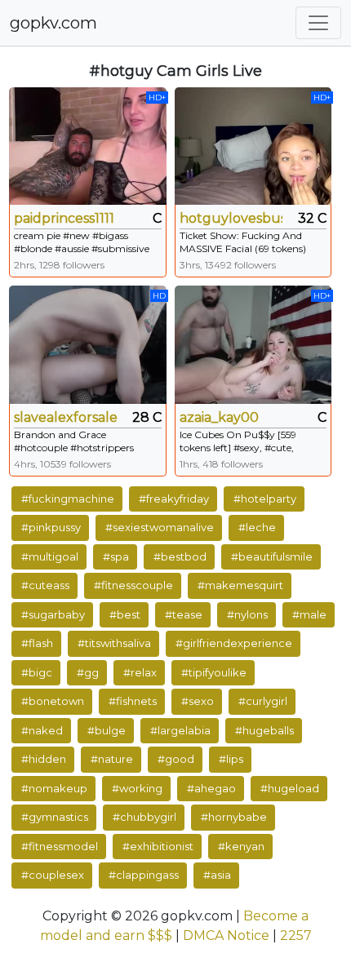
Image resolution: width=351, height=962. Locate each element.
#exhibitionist (157, 846)
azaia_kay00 (219, 417)
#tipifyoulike (214, 672)
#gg (88, 672)
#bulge (106, 730)
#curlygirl (262, 700)
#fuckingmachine (67, 498)
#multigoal (49, 556)
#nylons (247, 614)
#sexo (197, 700)
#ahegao (211, 788)
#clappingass (144, 874)
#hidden (43, 758)
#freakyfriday (174, 498)
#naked (42, 730)
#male (309, 614)
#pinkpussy (51, 527)
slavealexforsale (66, 417)
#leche (257, 527)
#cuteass (45, 585)
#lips (231, 758)
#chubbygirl (144, 816)
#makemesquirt (240, 585)
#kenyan (241, 846)
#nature (112, 758)
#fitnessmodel (59, 846)
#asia (217, 874)
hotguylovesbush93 (231, 218)
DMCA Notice (226, 935)
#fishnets (133, 700)
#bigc (36, 672)
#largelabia (180, 730)
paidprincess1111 (64, 218)
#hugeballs (264, 730)
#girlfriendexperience (234, 642)
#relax (140, 672)
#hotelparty (264, 498)
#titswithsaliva (114, 642)
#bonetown (52, 700)
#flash (37, 642)
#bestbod (180, 556)
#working (137, 788)
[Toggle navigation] (318, 23)
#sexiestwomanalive (159, 527)
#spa (116, 556)
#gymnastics (54, 816)
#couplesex (52, 874)
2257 (296, 935)
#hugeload (289, 788)
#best (124, 614)
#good (176, 758)
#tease (183, 614)
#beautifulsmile (272, 556)
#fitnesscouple (133, 585)
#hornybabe (234, 816)
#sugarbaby (53, 614)
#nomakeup (54, 788)
